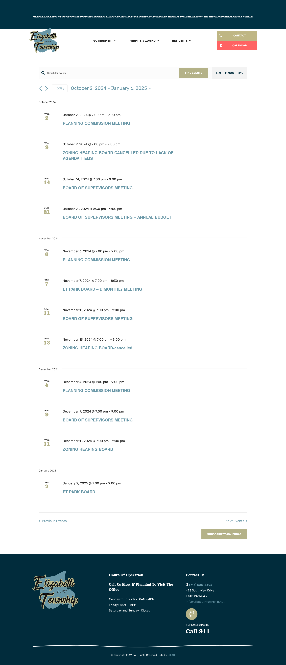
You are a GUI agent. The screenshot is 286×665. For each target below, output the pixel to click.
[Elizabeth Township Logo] (55, 572)
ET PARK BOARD (79, 492)
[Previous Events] (41, 89)
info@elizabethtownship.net (205, 602)
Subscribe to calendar (224, 534)
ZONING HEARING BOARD (88, 449)
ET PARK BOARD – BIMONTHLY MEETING (102, 289)
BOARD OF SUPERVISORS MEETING (98, 188)
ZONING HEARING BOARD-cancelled (97, 348)
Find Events (193, 72)
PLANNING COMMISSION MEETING (96, 123)
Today (59, 88)
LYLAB (171, 655)
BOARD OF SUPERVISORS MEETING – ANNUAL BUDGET (117, 217)
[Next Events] (47, 89)
